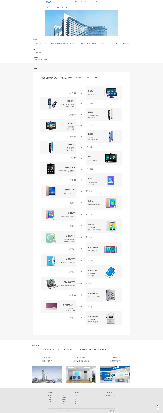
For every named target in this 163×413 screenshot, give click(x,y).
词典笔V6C (50, 401)
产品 (81, 1)
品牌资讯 (64, 7)
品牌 (76, 1)
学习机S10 (50, 395)
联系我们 (77, 397)
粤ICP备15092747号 (65, 410)
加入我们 (77, 399)
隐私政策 (59, 410)
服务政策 (63, 403)
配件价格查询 (64, 399)
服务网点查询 (64, 395)
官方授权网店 (64, 397)
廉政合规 (77, 405)
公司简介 (77, 395)
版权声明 (77, 403)
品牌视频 (56, 7)
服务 (97, 1)
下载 (86, 1)
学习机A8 (50, 397)
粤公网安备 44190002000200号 (75, 410)
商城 (91, 1)
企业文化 (48, 7)
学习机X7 (50, 399)
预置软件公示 (64, 401)
